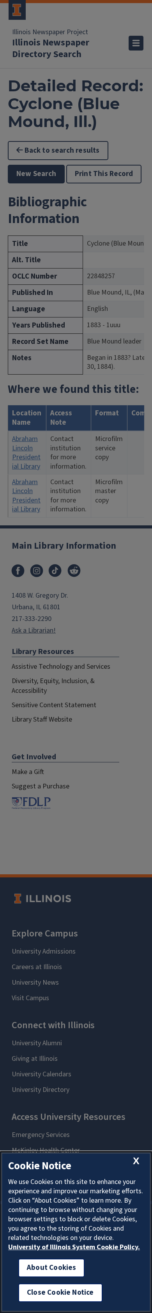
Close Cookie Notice (60, 1292)
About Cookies (51, 1267)
